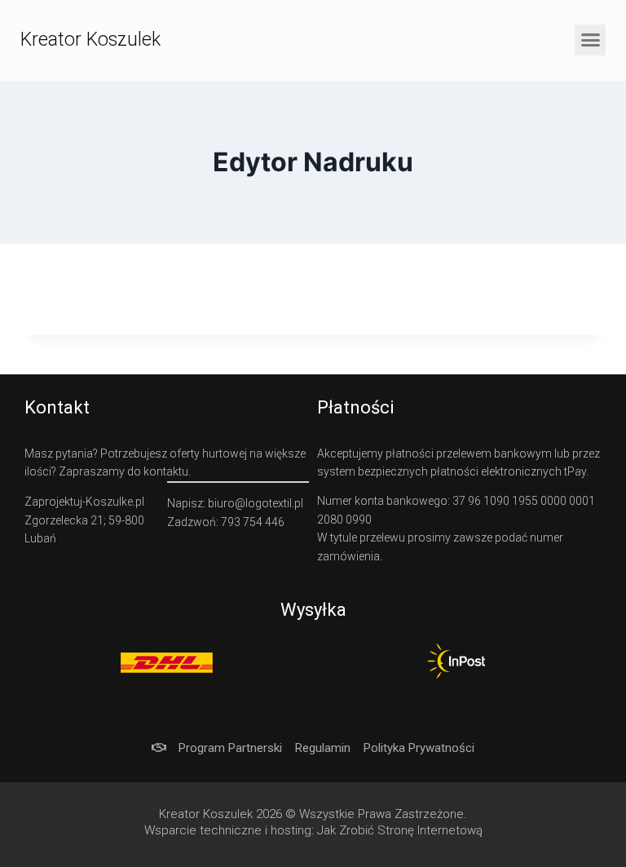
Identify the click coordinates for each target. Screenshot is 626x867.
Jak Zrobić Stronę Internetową (400, 830)
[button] (590, 39)
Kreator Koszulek (90, 40)
